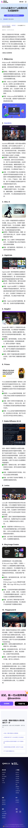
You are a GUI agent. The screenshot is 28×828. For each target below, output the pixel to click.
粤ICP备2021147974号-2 (20, 826)
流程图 (3, 774)
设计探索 (17, 778)
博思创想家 (5, 19)
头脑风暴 (17, 776)
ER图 (3, 780)
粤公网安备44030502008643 (9, 826)
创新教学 (17, 780)
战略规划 (17, 786)
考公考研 (17, 782)
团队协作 (17, 774)
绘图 (16, 784)
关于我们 (17, 802)
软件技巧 (14, 25)
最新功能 (3, 804)
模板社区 (3, 800)
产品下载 (3, 811)
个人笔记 (17, 788)
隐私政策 (3, 815)
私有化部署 (4, 813)
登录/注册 (21, 1)
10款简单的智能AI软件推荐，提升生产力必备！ (14, 747)
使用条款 (3, 817)
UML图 (3, 782)
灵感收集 (17, 792)
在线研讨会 (18, 790)
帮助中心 (3, 802)
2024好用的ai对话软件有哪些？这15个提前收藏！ (13, 742)
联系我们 (17, 800)
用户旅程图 (4, 776)
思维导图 (3, 772)
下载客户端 (21, 704)
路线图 (3, 778)
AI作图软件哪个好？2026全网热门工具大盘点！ (14, 737)
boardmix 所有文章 (6, 25)
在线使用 (6, 703)
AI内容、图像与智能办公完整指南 (11, 733)
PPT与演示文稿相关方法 (9, 751)
